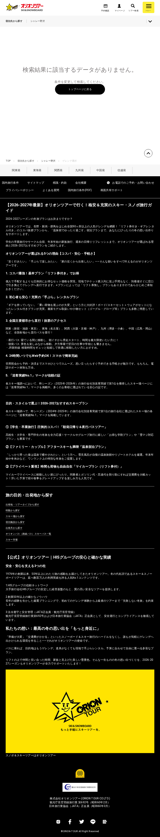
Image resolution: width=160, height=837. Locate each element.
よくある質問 (51, 190)
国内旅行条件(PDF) (80, 190)
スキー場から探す (15, 516)
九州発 (79, 170)
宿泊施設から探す (15, 522)
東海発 (37, 170)
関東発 (16, 170)
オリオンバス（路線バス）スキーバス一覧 (28, 533)
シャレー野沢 (48, 160)
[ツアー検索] (133, 7)
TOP (8, 160)
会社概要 (80, 182)
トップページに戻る (80, 89)
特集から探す (13, 510)
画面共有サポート (111, 190)
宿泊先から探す (26, 160)
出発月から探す (14, 528)
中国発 (100, 170)
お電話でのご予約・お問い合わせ (133, 182)
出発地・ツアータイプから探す (22, 504)
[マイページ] (119, 7)
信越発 (121, 170)
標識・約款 (60, 182)
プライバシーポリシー (20, 190)
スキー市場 (12, 539)
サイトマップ (35, 182)
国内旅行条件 (10, 182)
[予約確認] (106, 7)
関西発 (58, 170)
